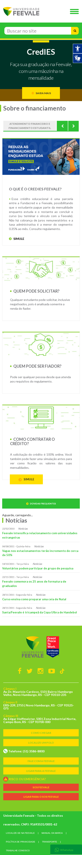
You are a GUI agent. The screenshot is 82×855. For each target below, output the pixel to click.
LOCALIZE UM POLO (41, 742)
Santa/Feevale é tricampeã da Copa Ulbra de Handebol (39, 612)
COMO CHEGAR (41, 732)
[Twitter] (29, 671)
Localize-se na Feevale (20, 833)
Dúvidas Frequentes (43, 503)
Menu (75, 11)
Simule (28, 479)
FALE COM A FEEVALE (41, 761)
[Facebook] (20, 671)
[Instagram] (40, 671)
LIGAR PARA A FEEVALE (41, 770)
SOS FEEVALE (41, 787)
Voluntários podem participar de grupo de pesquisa (37, 568)
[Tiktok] (62, 671)
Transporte (49, 842)
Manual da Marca (52, 833)
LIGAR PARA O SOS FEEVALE (41, 796)
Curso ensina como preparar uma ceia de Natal (34, 599)
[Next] (73, 126)
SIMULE (18, 239)
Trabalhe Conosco (18, 850)
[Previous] (62, 126)
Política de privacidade (20, 842)
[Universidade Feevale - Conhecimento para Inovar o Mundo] (41, 647)
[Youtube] (51, 671)
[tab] (66, 849)
